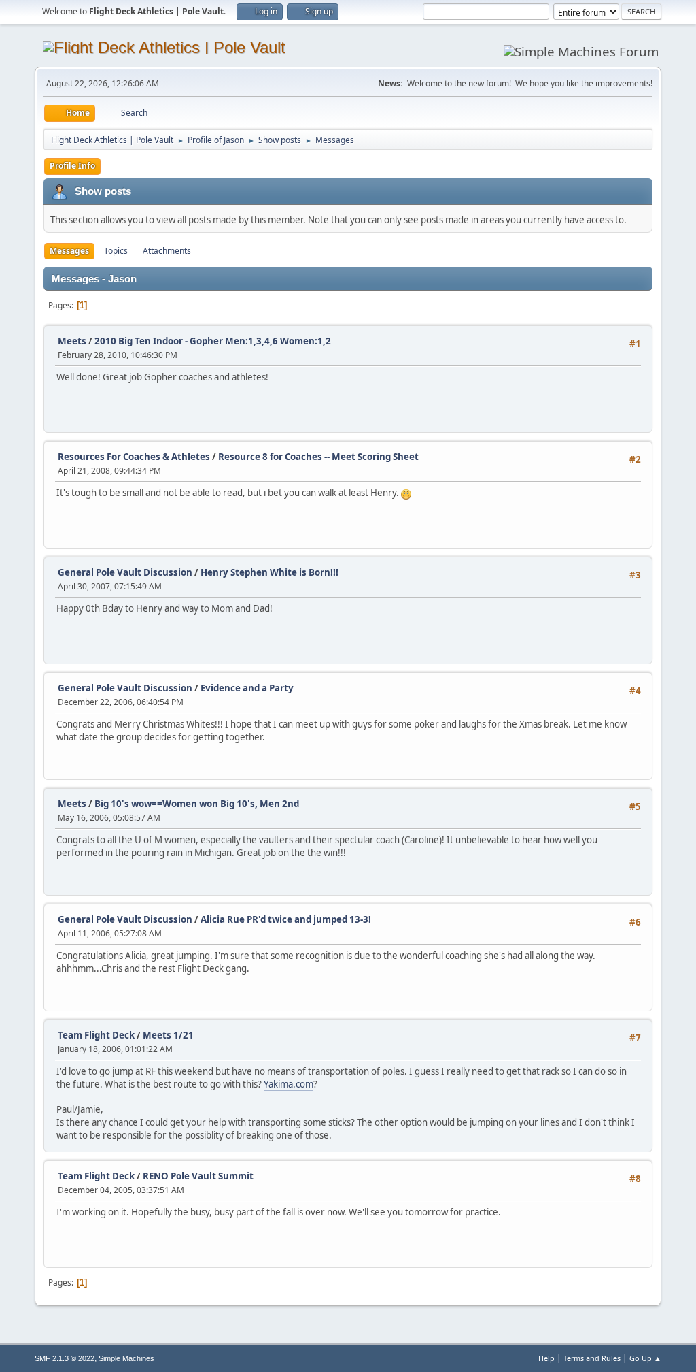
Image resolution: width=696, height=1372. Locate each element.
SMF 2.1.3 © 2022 (64, 1358)
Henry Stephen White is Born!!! (269, 572)
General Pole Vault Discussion (125, 572)
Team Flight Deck (96, 1035)
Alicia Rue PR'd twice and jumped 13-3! (286, 919)
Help (546, 1358)
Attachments (167, 251)
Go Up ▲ (645, 1358)
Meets (72, 341)
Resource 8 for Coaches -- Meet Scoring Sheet (318, 457)
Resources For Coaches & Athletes (134, 457)
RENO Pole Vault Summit (198, 1176)
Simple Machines (126, 1358)
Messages (69, 251)
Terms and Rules (592, 1358)
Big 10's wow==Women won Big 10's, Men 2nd (196, 804)
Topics (116, 251)
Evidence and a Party (247, 688)
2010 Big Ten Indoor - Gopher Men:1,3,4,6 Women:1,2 (212, 341)
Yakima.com (288, 1084)
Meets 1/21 (168, 1035)
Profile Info (72, 166)
